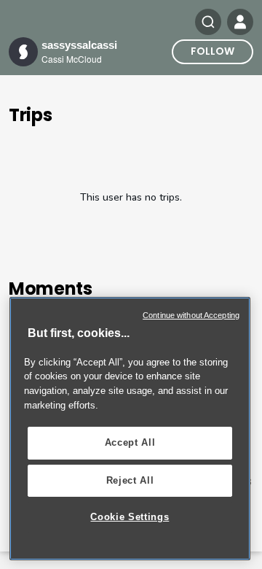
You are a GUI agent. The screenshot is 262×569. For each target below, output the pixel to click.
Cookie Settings (129, 516)
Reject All (130, 480)
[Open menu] (240, 22)
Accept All (130, 442)
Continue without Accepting (191, 315)
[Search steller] (208, 22)
